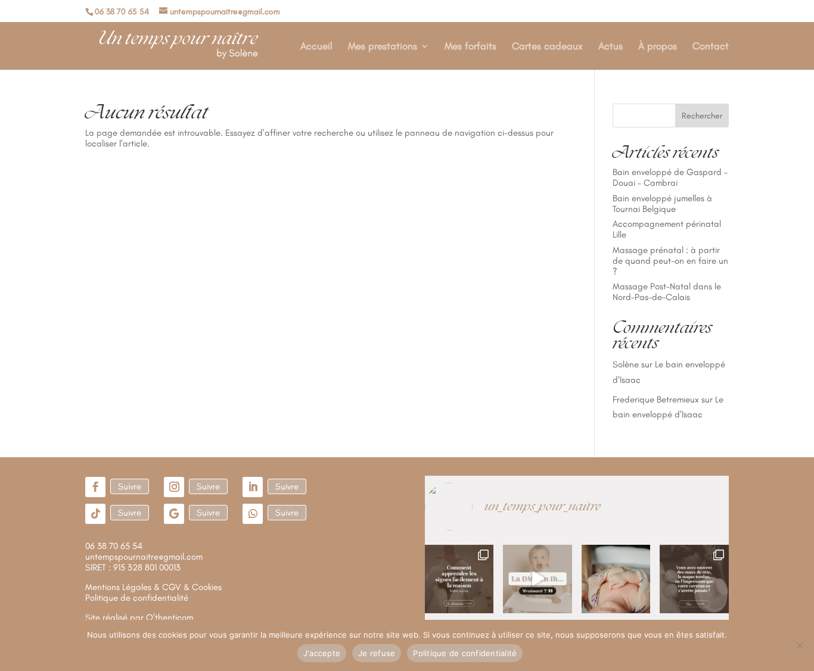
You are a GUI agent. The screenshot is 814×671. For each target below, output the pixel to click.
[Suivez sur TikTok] (95, 514)
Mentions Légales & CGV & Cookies (153, 587)
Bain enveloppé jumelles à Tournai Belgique (662, 203)
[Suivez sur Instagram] (174, 487)
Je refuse (376, 653)
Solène (626, 364)
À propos (657, 47)
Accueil (316, 47)
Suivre (129, 486)
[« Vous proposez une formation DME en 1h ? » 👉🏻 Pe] (537, 579)
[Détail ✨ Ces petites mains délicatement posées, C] (616, 579)
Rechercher (702, 116)
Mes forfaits (470, 47)
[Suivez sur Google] (174, 514)
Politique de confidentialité (465, 653)
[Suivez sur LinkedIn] (253, 487)
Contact (710, 47)
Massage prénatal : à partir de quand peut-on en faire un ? (670, 261)
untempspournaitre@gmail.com (144, 556)
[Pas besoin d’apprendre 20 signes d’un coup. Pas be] (459, 579)
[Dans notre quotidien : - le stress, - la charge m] (694, 579)
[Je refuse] (799, 645)
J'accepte (321, 653)
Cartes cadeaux (547, 47)
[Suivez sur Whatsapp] (253, 514)
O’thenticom (169, 617)
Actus (610, 47)
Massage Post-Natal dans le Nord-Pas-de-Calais (667, 291)
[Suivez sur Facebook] (95, 487)
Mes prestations (382, 47)
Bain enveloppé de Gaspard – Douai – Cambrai (670, 177)
